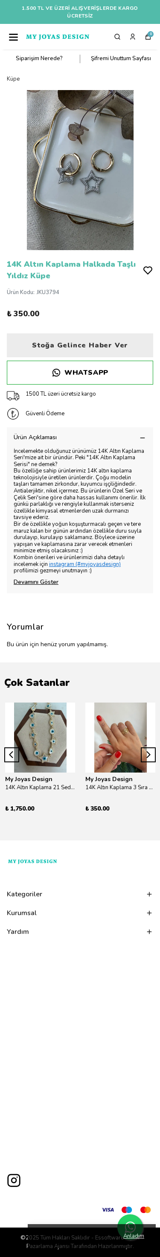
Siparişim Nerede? (39, 58)
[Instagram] (14, 1180)
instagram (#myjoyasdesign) (85, 564)
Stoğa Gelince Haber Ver (80, 345)
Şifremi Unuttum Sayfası (121, 58)
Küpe (13, 79)
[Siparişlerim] (132, 36)
